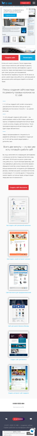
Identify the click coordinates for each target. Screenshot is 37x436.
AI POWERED (19, 419)
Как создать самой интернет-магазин (18, 259)
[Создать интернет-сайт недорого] (18, 390)
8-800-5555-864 (18, 403)
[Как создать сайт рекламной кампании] (18, 223)
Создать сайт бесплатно (18, 187)
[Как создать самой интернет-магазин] (18, 256)
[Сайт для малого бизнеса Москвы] (18, 323)
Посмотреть (27, 58)
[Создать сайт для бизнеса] (18, 357)
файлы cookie (17, 432)
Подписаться (10, 15)
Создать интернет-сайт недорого (18, 393)
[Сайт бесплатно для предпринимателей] (18, 290)
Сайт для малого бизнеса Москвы (18, 326)
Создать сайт (25, 3)
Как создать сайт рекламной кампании (18, 225)
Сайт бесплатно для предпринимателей (18, 292)
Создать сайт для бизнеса (18, 359)
